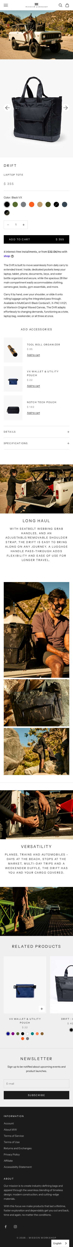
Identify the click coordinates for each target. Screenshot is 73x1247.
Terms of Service (14, 1136)
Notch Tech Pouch (42, 402)
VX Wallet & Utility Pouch (43, 373)
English (57, 1243)
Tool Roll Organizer (43, 344)
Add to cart (33, 355)
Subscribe (36, 1095)
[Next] (65, 108)
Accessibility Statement (18, 1167)
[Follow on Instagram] (15, 1227)
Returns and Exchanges (18, 1148)
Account (9, 1123)
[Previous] (7, 108)
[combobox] (60, 1243)
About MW (10, 1129)
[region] (36, 108)
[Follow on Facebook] (5, 1227)
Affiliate (8, 1160)
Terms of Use (12, 1142)
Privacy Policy (12, 1154)
